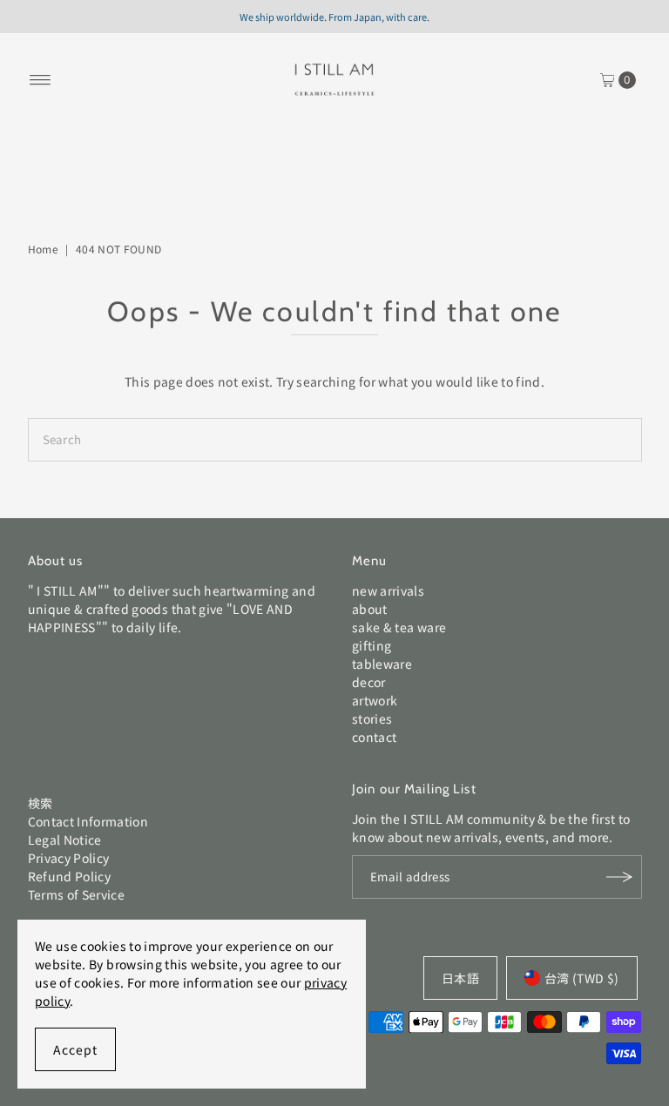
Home (43, 248)
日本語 (460, 978)
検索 (40, 803)
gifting (371, 645)
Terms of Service (76, 894)
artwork (374, 700)
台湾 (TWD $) (581, 978)
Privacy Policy (69, 858)
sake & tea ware (399, 627)
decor (369, 682)
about (370, 608)
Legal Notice (65, 839)
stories (372, 718)
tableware (382, 663)
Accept (75, 1049)
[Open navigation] (40, 80)
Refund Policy (70, 876)
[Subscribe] (620, 877)
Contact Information (88, 821)
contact (374, 736)
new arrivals (388, 590)
